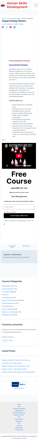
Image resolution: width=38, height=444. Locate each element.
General (4, 294)
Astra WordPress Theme (19, 438)
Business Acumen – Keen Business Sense (14, 369)
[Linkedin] (14, 27)
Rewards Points (19, 415)
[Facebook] (3, 27)
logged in (14, 257)
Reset (10, 340)
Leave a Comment (7, 24)
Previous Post (12, 246)
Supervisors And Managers (10, 312)
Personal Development (8, 303)
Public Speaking (6, 306)
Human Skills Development (17, 5)
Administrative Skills (8, 286)
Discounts (19, 421)
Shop (19, 406)
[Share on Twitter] (20, 233)
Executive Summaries (19, 413)
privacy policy (22, 220)
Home (19, 404)
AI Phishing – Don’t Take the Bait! (12, 363)
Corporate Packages (8, 292)
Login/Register (19, 410)
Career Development (8, 289)
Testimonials (19, 427)
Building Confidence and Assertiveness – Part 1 (16, 366)
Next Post (27, 246)
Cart (19, 423)
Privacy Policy (19, 419)
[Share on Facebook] (20, 230)
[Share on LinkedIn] (20, 236)
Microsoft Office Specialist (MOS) (12, 300)
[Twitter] (7, 27)
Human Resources (7, 297)
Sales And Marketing (8, 309)
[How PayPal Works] (19, 384)
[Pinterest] (10, 27)
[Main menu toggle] (36, 5)
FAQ (19, 417)
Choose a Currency (8, 337)
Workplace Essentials (8, 315)
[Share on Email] (20, 238)
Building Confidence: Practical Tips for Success (16, 360)
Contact (19, 425)
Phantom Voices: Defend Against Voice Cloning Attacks (18, 372)
